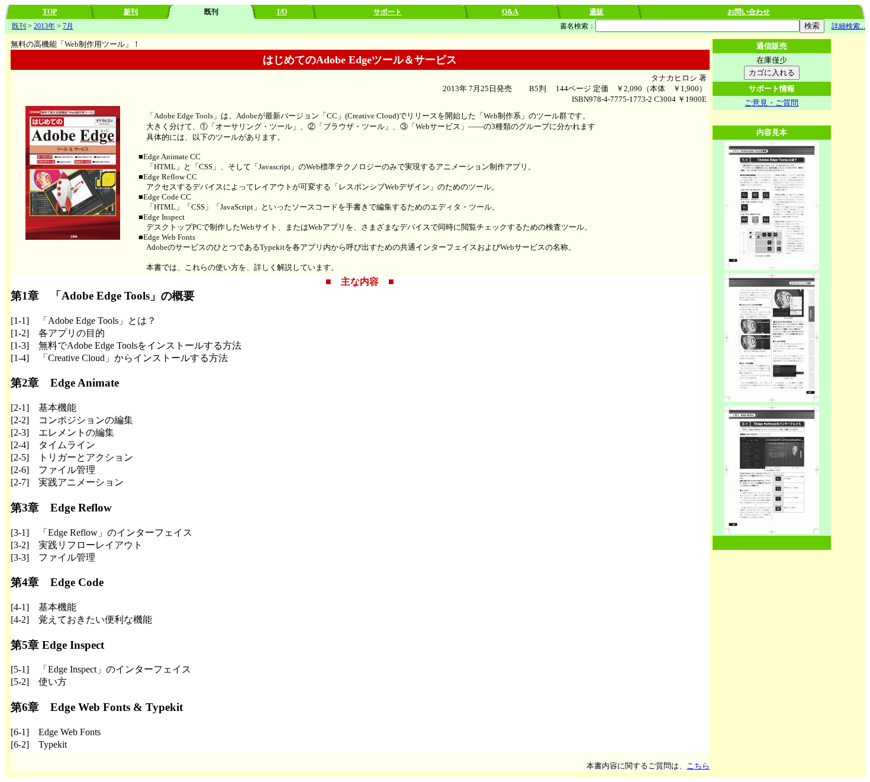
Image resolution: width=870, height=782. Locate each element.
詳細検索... (848, 26)
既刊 (19, 26)
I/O (282, 12)
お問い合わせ (748, 12)
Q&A (510, 12)
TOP (50, 12)
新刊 (131, 12)
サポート (387, 12)
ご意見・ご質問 (771, 102)
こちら (698, 765)
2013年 (44, 26)
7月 (68, 26)
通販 (596, 12)
